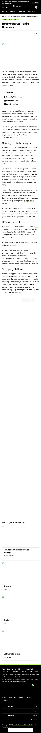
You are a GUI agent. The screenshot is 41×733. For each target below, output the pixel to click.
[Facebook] (20, 707)
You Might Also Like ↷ (13, 522)
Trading (7, 586)
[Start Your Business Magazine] (20, 7)
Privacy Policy (25, 1)
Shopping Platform (12, 104)
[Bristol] (20, 607)
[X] (20, 711)
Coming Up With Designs (14, 97)
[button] (35, 3)
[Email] (10, 34)
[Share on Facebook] (3, 34)
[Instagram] (20, 715)
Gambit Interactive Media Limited (22, 725)
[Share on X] (7, 34)
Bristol (7, 620)
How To (16, 19)
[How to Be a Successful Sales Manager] (20, 537)
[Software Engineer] (20, 641)
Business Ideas (7, 19)
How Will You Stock (12, 100)
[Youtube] (20, 720)
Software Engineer (12, 654)
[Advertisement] (20, 325)
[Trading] (20, 573)
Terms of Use (8, 3)
